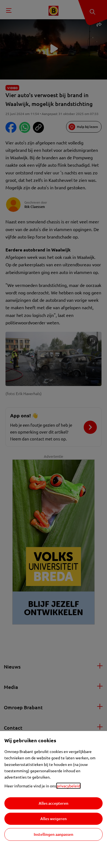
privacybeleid (68, 785)
